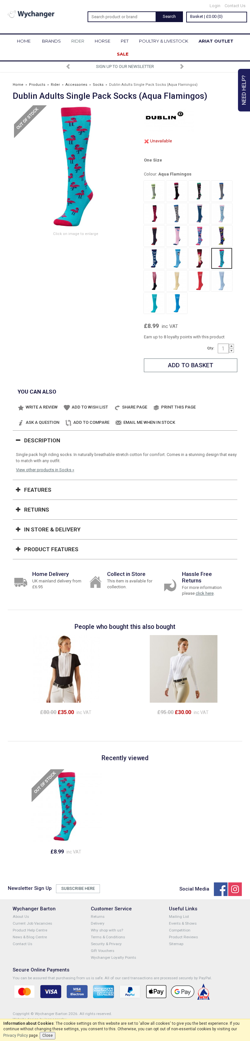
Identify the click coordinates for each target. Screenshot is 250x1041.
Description (42, 440)
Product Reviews (183, 937)
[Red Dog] (154, 213)
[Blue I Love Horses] (199, 213)
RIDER (77, 41)
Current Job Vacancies (32, 923)
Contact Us (235, 5)
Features (37, 490)
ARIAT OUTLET (216, 41)
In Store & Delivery (52, 529)
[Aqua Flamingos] (221, 258)
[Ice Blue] (221, 280)
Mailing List (179, 916)
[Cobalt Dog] (176, 213)
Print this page (178, 407)
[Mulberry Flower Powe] (199, 258)
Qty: (210, 348)
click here (205, 593)
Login (215, 5)
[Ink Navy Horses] (221, 236)
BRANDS (51, 41)
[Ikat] (154, 280)
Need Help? (244, 90)
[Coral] (199, 280)
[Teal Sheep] (154, 258)
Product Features (51, 549)
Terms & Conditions (108, 937)
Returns (36, 509)
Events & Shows (183, 923)
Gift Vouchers (102, 950)
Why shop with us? (107, 930)
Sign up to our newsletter (89, 66)
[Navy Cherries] (154, 236)
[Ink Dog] (176, 191)
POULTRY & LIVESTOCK (163, 41)
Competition (179, 930)
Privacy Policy (15, 1035)
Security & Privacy (106, 944)
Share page (134, 407)
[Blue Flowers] (199, 236)
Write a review (42, 407)
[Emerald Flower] (199, 191)
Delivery (97, 923)
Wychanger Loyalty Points (113, 957)
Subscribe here (78, 888)
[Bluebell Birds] (221, 213)
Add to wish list (90, 407)
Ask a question (42, 422)
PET (125, 41)
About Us (21, 916)
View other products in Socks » (45, 469)
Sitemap (176, 944)
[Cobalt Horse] (221, 191)
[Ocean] (176, 303)
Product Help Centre (30, 930)
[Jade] (154, 303)
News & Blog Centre (30, 937)
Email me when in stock (149, 422)
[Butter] (176, 280)
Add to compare (91, 422)
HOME (24, 41)
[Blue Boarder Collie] (176, 258)
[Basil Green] (154, 191)
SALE (123, 54)
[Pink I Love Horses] (176, 236)
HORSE (102, 41)
